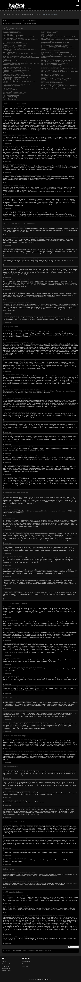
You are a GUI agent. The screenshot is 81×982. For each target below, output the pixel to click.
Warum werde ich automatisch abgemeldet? (15, 44)
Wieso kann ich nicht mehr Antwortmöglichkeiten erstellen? (18, 73)
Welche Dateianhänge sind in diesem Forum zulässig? (56, 78)
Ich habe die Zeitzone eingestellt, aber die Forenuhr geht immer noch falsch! (20, 54)
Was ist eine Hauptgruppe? (48, 41)
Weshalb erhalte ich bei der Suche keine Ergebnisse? (55, 62)
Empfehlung (6, 968)
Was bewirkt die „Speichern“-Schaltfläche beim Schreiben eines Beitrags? (20, 82)
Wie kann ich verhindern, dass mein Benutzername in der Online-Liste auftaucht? (20, 50)
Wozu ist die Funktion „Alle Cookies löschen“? (15, 45)
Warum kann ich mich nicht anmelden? (13, 38)
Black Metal (6, 964)
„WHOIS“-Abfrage (59, 918)
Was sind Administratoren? (48, 32)
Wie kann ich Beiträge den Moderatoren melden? (16, 80)
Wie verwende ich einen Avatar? (11, 60)
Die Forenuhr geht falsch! (9, 52)
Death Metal (6, 966)
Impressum (26, 964)
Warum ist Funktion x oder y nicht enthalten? (53, 84)
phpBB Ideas (12, 909)
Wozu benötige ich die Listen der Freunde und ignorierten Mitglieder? (56, 52)
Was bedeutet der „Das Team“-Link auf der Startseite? (55, 42)
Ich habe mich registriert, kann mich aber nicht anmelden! (18, 37)
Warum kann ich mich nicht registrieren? (13, 35)
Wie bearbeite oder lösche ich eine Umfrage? (15, 74)
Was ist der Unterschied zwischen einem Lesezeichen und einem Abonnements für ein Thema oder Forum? (58, 69)
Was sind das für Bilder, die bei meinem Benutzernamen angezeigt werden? (21, 58)
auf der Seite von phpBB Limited (27, 900)
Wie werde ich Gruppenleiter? (49, 38)
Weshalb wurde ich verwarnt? (11, 78)
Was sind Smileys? (8, 91)
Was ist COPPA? (7, 34)
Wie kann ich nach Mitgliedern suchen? (51, 64)
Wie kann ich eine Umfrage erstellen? (13, 71)
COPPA (22, 149)
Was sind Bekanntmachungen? (11, 95)
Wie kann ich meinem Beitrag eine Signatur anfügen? (17, 70)
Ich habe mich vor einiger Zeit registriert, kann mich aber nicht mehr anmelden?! (21, 40)
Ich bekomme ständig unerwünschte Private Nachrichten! (56, 46)
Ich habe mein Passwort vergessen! (12, 42)
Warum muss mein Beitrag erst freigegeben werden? (17, 84)
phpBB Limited (7, 274)
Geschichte (26, 961)
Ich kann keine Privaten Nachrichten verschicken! (54, 45)
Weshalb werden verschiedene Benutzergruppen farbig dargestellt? (59, 39)
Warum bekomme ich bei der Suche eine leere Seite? (55, 63)
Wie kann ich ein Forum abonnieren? (51, 74)
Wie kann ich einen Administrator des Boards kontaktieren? (57, 88)
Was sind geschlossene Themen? (12, 98)
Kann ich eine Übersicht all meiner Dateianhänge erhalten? (57, 80)
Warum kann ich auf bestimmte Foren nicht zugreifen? (17, 75)
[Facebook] (78, 1)
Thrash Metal (6, 970)
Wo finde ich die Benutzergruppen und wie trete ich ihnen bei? (58, 37)
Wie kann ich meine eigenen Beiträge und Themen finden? (57, 66)
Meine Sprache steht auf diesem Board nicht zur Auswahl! (18, 56)
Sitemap (25, 966)
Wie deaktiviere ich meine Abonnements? (52, 75)
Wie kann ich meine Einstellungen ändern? (14, 48)
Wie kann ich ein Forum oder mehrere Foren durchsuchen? (57, 60)
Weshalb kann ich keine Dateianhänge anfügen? (16, 77)
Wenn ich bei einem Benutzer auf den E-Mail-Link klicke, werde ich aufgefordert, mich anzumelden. (21, 64)
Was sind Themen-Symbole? (10, 99)
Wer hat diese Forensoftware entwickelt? (52, 82)
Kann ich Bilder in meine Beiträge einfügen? (15, 92)
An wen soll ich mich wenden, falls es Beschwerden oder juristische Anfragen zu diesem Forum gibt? (59, 86)
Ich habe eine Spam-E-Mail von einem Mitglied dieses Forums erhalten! (58, 48)
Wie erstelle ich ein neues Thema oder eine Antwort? (17, 67)
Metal (4, 961)
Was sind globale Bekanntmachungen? (13, 94)
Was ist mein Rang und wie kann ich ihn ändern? (16, 62)
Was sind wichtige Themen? (10, 96)
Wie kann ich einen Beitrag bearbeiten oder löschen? (17, 69)
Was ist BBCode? (7, 88)
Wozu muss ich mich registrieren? (12, 32)
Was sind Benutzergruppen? (49, 35)
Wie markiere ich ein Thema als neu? (13, 85)
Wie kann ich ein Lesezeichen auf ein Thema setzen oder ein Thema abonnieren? (59, 72)
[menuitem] (5, 20)
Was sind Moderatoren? (47, 34)
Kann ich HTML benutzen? (10, 89)
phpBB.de (21, 274)
